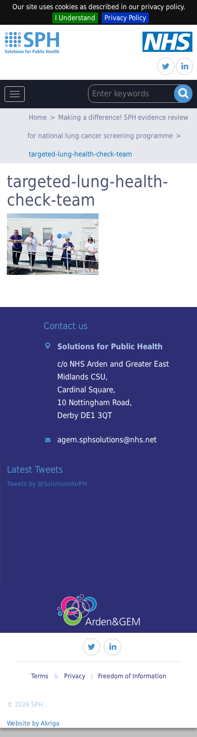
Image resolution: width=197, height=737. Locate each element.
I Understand (75, 18)
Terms (40, 676)
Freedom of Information (132, 676)
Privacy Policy (125, 18)
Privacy (74, 676)
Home (38, 117)
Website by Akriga (33, 723)
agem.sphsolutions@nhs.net (107, 439)
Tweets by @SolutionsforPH (47, 483)
